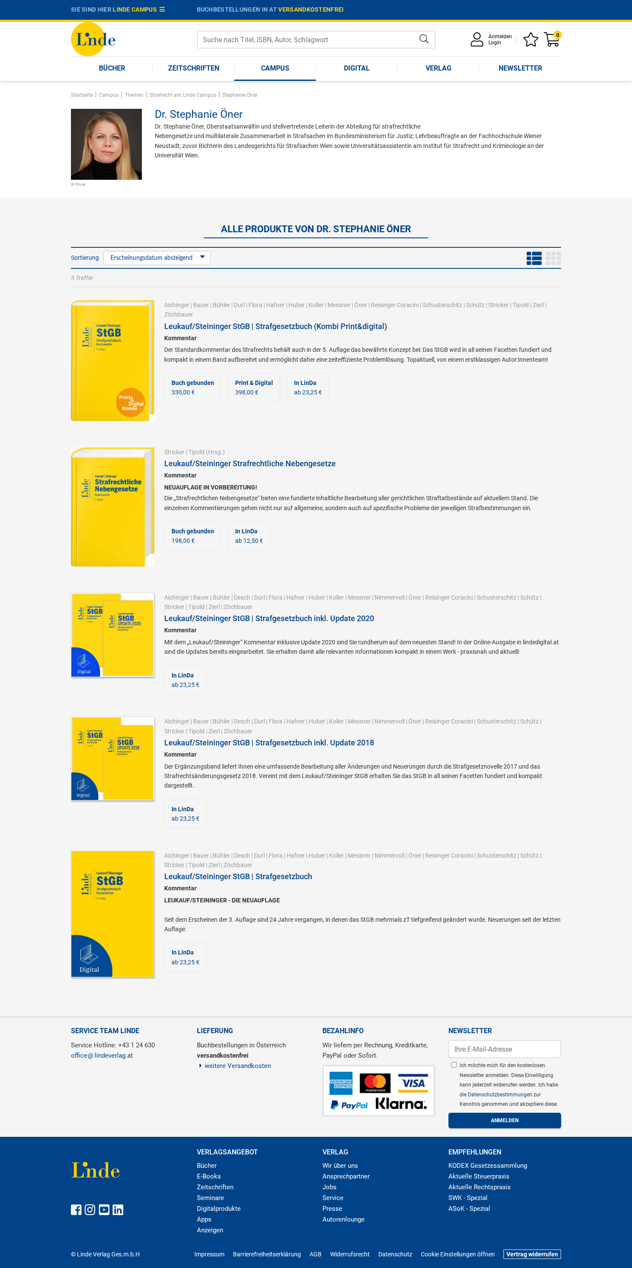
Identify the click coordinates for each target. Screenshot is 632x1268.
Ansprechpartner (346, 1176)
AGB (316, 1254)
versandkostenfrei (311, 9)
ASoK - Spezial (469, 1209)
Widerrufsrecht (350, 1254)
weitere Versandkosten (238, 1066)
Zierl (538, 305)
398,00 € (254, 387)
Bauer (201, 305)
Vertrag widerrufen (532, 1254)
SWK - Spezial (468, 1198)
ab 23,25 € (308, 387)
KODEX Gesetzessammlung (487, 1166)
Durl (239, 305)
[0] (552, 42)
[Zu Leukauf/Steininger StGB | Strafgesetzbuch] (112, 913)
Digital (357, 68)
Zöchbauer (178, 314)
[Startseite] (93, 38)
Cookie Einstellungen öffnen (458, 1254)
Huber (296, 305)
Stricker (498, 305)
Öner (360, 305)
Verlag (438, 68)
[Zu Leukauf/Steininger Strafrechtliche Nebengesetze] (112, 506)
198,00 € (193, 536)
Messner (339, 305)
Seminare (210, 1198)
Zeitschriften (193, 68)
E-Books (209, 1176)
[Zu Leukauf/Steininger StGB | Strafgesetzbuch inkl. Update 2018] (112, 757)
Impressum (209, 1254)
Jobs (329, 1187)
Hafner (275, 305)
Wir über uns (340, 1166)
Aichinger (176, 305)
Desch (242, 597)
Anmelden (500, 37)
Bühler (221, 305)
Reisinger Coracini (395, 305)
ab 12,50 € (249, 536)
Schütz (475, 305)
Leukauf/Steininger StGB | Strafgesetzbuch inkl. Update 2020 (269, 618)
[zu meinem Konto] (478, 42)
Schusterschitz (442, 305)
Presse (332, 1209)
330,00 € (193, 387)
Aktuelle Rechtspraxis (479, 1187)
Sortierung (85, 257)
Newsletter (520, 68)
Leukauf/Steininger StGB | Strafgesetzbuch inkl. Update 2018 (269, 742)
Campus (275, 68)
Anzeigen (210, 1230)
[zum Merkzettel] (532, 42)
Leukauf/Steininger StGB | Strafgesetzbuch (238, 876)
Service (333, 1198)
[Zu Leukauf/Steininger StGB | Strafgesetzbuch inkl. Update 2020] (112, 634)
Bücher (112, 68)
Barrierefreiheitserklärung (267, 1254)
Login (494, 43)
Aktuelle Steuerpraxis (478, 1176)
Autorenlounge (343, 1219)
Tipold (520, 305)
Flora (255, 305)
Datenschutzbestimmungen (501, 1095)
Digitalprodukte (219, 1209)
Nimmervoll (389, 597)
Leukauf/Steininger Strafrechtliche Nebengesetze (250, 463)
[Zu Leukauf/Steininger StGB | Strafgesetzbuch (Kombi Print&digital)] (112, 360)
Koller (316, 305)
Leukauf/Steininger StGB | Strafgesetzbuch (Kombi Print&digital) (275, 326)
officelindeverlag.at (102, 1055)
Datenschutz (395, 1254)
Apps (204, 1219)
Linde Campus (136, 9)
